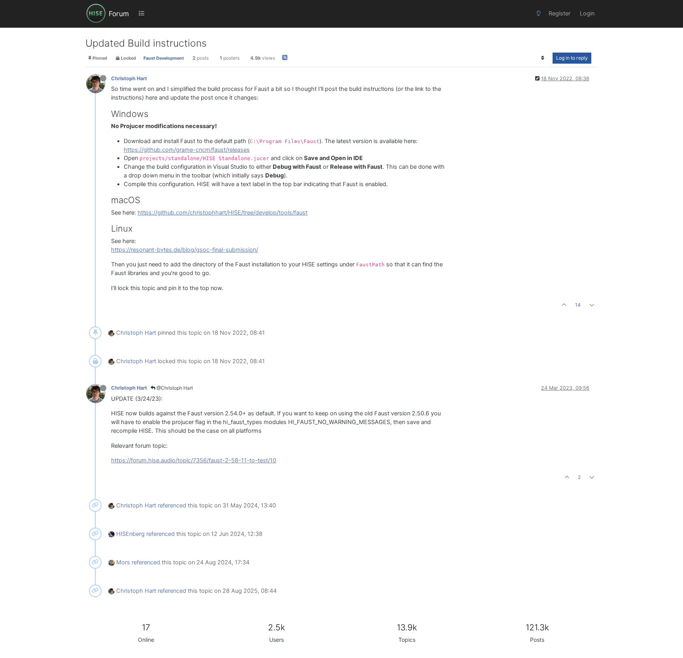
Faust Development (163, 58)
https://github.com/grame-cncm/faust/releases (187, 149)
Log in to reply (572, 58)
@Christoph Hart (174, 388)
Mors (123, 562)
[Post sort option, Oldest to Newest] (542, 58)
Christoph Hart (129, 78)
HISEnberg (130, 533)
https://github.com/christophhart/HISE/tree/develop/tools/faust (223, 212)
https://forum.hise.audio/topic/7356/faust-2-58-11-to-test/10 (193, 460)
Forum (119, 13)
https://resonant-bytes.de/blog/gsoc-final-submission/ (184, 249)
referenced (172, 505)
